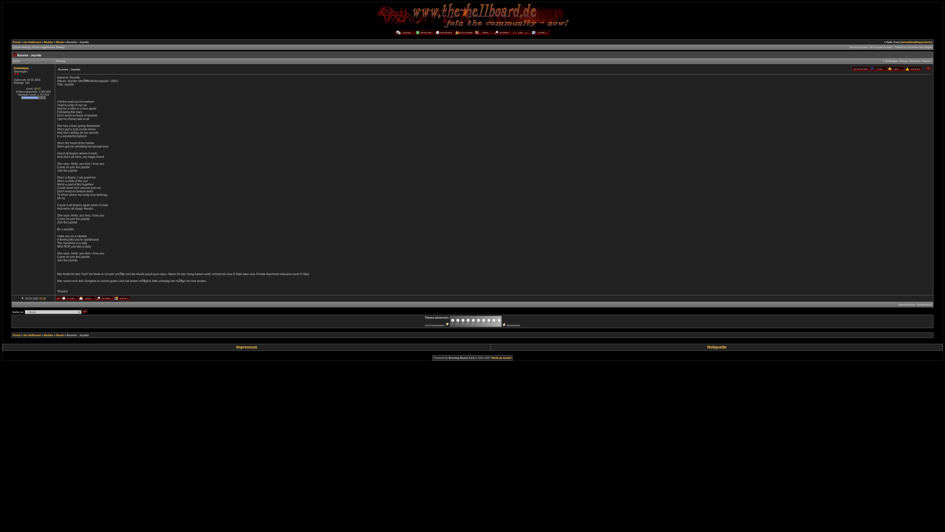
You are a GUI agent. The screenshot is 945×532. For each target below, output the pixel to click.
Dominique (21, 68)
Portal (16, 42)
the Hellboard (32, 42)
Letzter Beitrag (21, 47)
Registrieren (923, 42)
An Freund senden (881, 47)
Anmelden (908, 42)
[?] (39, 88)
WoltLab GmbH (501, 357)
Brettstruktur (924, 304)
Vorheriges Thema (896, 61)
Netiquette (716, 347)
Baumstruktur (907, 304)
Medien (48, 42)
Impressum (246, 347)
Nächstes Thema (919, 61)
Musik (60, 42)
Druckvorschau (858, 47)
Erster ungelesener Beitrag (48, 47)
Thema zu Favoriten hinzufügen (913, 47)
